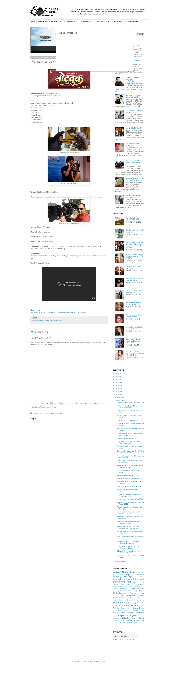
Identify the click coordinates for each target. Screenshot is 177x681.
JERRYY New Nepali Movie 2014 (133, 46)
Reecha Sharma (120, 608)
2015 (117, 385)
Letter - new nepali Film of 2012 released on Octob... (128, 547)
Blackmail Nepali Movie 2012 (127, 438)
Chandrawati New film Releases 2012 (130, 403)
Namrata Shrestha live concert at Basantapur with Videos (133, 341)
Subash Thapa (128, 618)
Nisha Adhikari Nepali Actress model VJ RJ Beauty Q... (130, 434)
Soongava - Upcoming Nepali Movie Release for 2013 (130, 495)
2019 (117, 373)
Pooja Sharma (118, 600)
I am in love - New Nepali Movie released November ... (128, 542)
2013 (38, 320)
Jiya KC (115, 591)
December (121, 397)
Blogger (102, 662)
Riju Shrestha (121, 610)
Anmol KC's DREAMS (133, 128)
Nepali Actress (56, 21)
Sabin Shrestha (126, 613)
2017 (117, 379)
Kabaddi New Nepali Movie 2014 (133, 144)
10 (86, 403)
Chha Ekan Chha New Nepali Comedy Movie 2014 (133, 163)
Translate (130, 639)
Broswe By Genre (131, 21)
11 (90, 403)
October (120, 561)
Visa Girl (97, 197)
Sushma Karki (120, 622)
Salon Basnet (139, 613)
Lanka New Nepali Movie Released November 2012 (129, 461)
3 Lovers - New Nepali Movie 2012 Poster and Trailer (129, 552)
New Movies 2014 (70, 21)
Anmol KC (140, 572)
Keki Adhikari (121, 593)
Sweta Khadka (132, 622)
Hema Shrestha (118, 586)
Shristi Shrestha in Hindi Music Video (134, 231)
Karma (141, 591)
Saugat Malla (123, 615)
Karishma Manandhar (128, 591)
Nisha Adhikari (134, 598)
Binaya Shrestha (126, 579)
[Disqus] (69, 455)
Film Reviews (117, 21)
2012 (117, 394)
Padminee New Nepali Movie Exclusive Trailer (127, 407)
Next (95, 403)
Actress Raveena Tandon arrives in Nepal (134, 328)
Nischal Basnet (118, 598)
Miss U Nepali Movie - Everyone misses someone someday (128, 527)
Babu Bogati (127, 577)
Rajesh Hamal (130, 605)
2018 (117, 376)
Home (33, 21)
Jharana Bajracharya (120, 588)
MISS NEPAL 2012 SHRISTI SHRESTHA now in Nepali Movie (135, 353)
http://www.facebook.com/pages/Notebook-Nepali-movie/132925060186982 (58, 312)
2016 (117, 382)
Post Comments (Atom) (48, 407)
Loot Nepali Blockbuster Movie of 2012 (130, 420)
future (42, 320)
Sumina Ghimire (126, 620)
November (121, 400)
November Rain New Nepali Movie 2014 (133, 96)
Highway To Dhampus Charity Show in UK (133, 219)
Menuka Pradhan (138, 593)
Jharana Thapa (135, 589)
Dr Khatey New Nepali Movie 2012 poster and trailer (129, 513)
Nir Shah (138, 595)
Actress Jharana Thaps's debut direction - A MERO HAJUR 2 (134, 256)
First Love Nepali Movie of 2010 (128, 475)
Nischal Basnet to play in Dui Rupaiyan (134, 267)
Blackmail (69, 103)
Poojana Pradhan (135, 600)
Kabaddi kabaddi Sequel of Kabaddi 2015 (134, 111)
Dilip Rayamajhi (126, 584)
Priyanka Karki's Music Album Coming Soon (133, 304)
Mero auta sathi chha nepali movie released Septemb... (129, 522)
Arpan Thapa (124, 574)
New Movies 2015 (86, 21)
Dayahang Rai (122, 581)
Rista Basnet (133, 610)
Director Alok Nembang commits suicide (134, 316)
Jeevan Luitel (49, 320)
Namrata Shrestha (123, 595)
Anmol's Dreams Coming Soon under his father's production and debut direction (134, 245)
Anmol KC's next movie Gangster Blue (134, 291)
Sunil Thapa (139, 620)
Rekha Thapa (138, 608)
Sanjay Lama (58, 320)
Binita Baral (138, 579)
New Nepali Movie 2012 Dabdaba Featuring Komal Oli (129, 442)
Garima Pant (138, 584)
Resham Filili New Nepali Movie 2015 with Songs (135, 179)
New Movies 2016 (103, 21)
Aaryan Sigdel (121, 572)
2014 (117, 389)
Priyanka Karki (121, 602)
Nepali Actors (43, 21)
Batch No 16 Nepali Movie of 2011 (129, 486)
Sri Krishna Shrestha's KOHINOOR (133, 61)
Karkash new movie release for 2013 (130, 499)
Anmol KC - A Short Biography (132, 79)
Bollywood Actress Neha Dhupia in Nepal (134, 279)
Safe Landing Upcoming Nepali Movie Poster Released (130, 452)
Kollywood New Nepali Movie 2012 (129, 478)
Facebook (89, 197)
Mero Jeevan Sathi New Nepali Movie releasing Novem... (130, 466)
